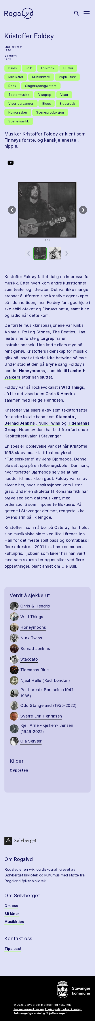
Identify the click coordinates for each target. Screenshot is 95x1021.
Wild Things (72, 387)
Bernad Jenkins (19, 423)
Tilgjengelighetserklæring (63, 1009)
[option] (40, 253)
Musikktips (14, 921)
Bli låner (11, 913)
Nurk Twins (48, 423)
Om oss (11, 905)
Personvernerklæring (28, 1009)
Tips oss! (12, 948)
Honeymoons (32, 370)
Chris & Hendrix (61, 393)
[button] (47, 210)
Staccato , (66, 416)
